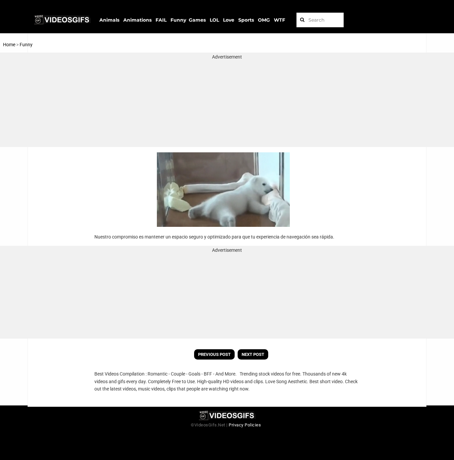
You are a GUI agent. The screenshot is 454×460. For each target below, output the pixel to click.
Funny (26, 44)
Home (9, 44)
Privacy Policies (245, 424)
